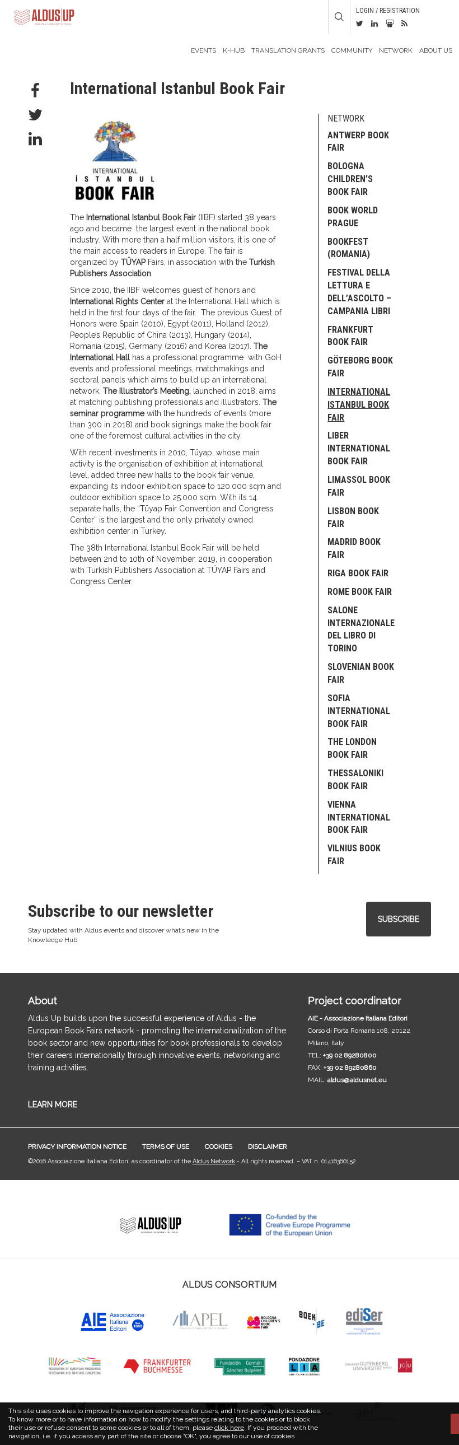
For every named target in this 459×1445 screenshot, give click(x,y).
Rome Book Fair (359, 591)
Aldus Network (214, 1161)
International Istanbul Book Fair (358, 404)
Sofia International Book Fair (358, 711)
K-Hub (234, 50)
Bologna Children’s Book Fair (350, 179)
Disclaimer (267, 1146)
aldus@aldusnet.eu (357, 1080)
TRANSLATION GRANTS (288, 50)
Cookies (218, 1146)
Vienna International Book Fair (358, 817)
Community (351, 50)
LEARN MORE (52, 1104)
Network (396, 50)
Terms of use (165, 1146)
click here (229, 1428)
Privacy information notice (77, 1146)
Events (203, 50)
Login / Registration (388, 11)
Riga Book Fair (357, 573)
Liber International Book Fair (358, 448)
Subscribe (398, 919)
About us (435, 50)
